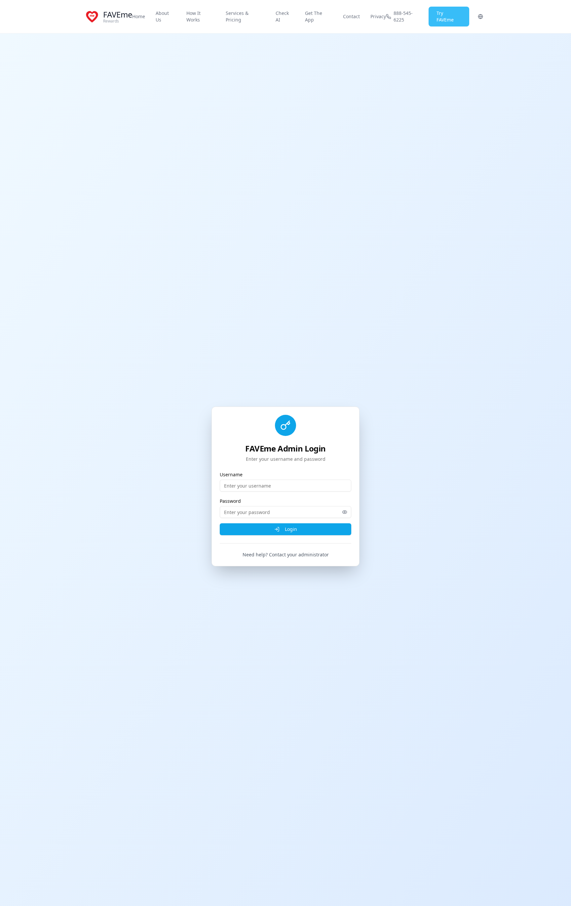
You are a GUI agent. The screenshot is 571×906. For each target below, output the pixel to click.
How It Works (193, 16)
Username (231, 474)
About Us (162, 16)
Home (138, 16)
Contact (351, 16)
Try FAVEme (445, 16)
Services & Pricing (237, 16)
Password (230, 501)
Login (291, 529)
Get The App (313, 16)
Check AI (282, 16)
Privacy (378, 16)
